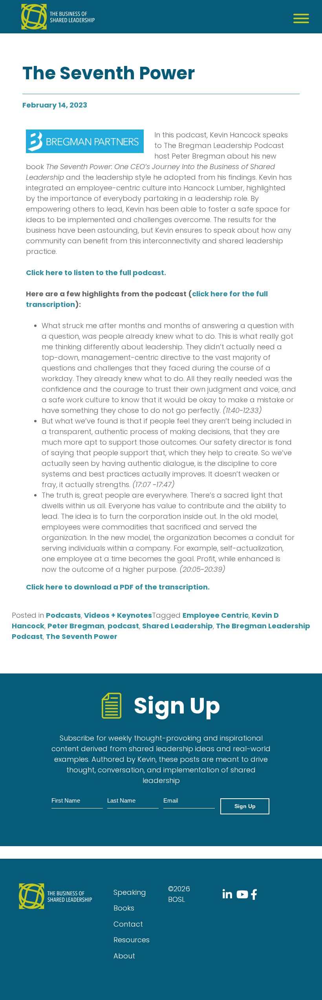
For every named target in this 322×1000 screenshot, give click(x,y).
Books (123, 908)
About (124, 956)
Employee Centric (216, 615)
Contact (128, 924)
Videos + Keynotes (118, 615)
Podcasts (63, 615)
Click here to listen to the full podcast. (96, 272)
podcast (123, 626)
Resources (131, 940)
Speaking (129, 892)
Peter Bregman (76, 626)
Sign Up (245, 806)
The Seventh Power (81, 636)
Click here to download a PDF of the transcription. (118, 587)
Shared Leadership (177, 626)
